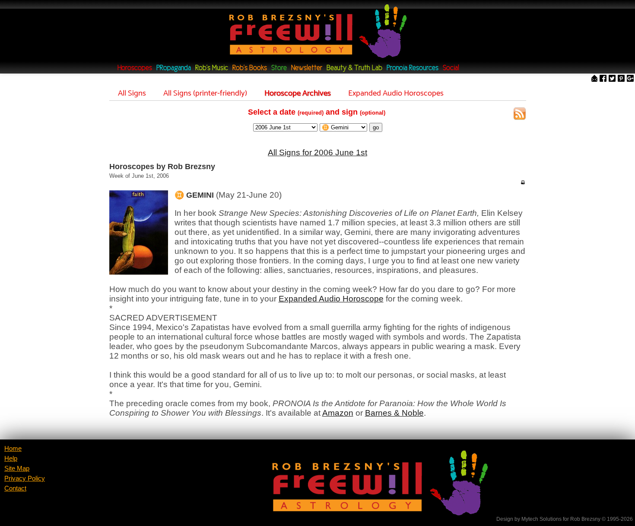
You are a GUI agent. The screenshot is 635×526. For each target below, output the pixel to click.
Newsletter (306, 68)
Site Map (16, 468)
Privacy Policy (24, 478)
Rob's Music (211, 68)
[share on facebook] (603, 78)
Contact (15, 488)
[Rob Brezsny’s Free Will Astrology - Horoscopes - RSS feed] (519, 114)
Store (279, 68)
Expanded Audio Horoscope (331, 298)
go (376, 127)
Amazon (337, 412)
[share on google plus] (630, 78)
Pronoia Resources (412, 68)
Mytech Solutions (541, 519)
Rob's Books (249, 68)
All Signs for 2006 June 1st (317, 152)
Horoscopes (134, 68)
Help (10, 458)
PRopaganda (173, 68)
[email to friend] (594, 78)
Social (451, 68)
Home (13, 448)
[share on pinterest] (621, 78)
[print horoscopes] (522, 182)
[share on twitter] (612, 78)
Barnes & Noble (394, 412)
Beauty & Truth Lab (354, 68)
